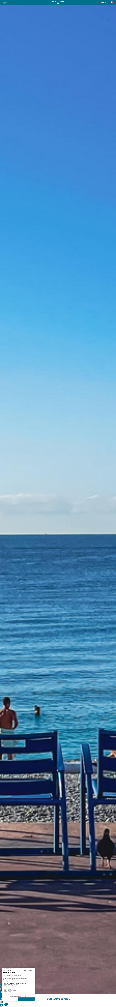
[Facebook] (1, 998)
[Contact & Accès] (1, 989)
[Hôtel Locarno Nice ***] (58, 2)
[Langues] (111, 2)
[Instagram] (1, 1002)
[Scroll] (58, 992)
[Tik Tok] (1, 1005)
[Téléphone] (1, 985)
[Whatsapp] (1, 992)
